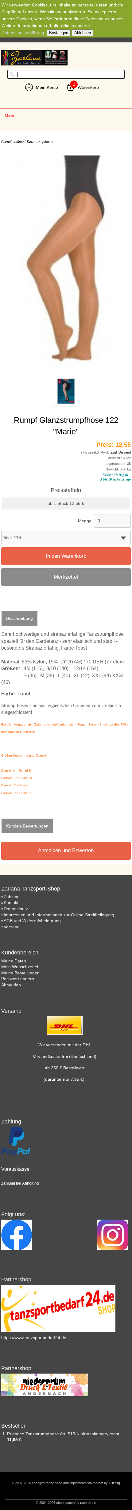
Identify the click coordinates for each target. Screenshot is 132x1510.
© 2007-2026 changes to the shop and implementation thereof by (66, 1483)
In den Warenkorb (66, 556)
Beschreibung (19, 618)
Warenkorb (88, 87)
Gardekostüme (12, 142)
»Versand (10, 926)
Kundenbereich (19, 953)
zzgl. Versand (121, 452)
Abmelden (11, 984)
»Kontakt (9, 902)
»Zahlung (10, 896)
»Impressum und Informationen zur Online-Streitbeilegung (57, 914)
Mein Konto (47, 87)
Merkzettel (66, 577)
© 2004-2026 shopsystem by (66, 1502)
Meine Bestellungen (20, 972)
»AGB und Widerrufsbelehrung (31, 920)
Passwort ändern (17, 978)
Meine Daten (13, 960)
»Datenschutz (14, 908)
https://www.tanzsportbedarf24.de (33, 1337)
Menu (10, 115)
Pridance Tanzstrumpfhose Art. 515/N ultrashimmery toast (63, 1433)
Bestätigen (58, 32)
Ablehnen (82, 32)
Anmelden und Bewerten (66, 850)
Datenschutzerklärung (23, 32)
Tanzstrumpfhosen (40, 142)
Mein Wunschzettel (19, 966)
